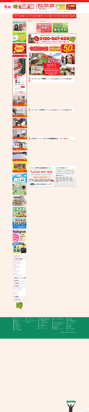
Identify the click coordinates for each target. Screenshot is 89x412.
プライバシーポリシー (72, 329)
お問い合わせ (17, 299)
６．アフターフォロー (43, 328)
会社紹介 (22, 16)
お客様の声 (72, 16)
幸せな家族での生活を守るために (59, 323)
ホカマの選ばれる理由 (18, 287)
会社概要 (17, 285)
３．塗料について (43, 323)
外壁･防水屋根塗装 (19, 258)
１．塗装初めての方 (43, 320)
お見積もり (17, 327)
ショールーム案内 (71, 322)
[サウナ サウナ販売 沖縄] (20, 74)
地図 (52, 180)
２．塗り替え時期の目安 (44, 322)
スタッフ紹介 (57, 16)
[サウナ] (20, 58)
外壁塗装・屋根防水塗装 (45, 318)
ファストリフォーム (31, 318)
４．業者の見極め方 (43, 325)
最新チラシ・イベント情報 (45, 16)
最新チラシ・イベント (19, 320)
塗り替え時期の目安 (17, 262)
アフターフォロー (17, 271)
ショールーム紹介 (31, 16)
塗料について (16, 264)
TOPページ (17, 256)
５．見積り (42, 326)
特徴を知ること (56, 327)
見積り (15, 269)
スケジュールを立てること (58, 324)
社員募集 (17, 296)
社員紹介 (16, 294)
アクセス (16, 292)
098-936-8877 (48, 174)
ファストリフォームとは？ (32, 320)
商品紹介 (16, 273)
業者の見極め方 (17, 267)
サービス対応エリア (17, 275)
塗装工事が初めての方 (18, 260)
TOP (16, 16)
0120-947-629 (42, 171)
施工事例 (65, 16)
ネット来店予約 (18, 329)
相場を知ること (56, 326)
